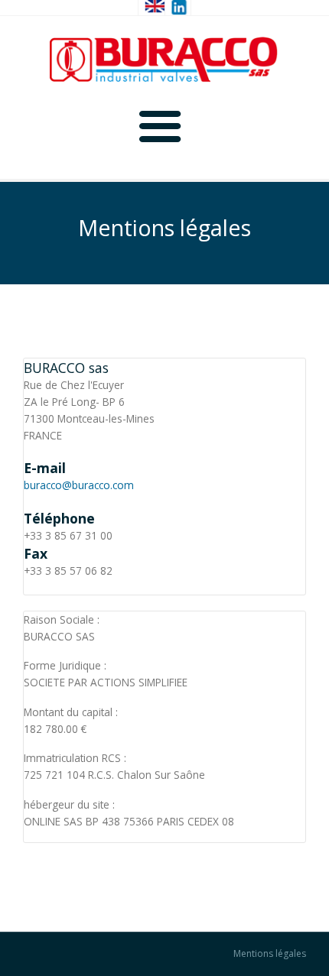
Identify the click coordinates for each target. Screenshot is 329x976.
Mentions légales (269, 954)
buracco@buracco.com (79, 485)
